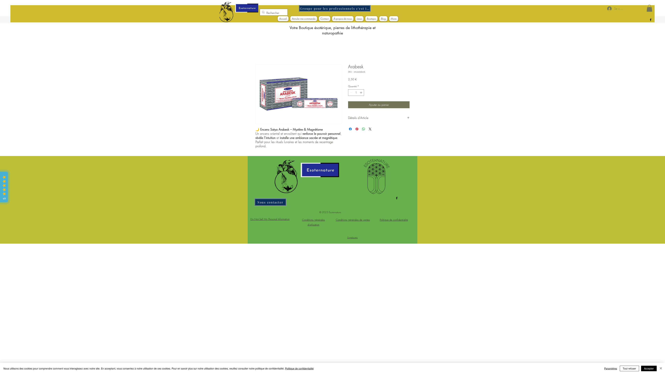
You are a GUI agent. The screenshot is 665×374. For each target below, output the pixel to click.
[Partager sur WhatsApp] (363, 129)
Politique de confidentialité (299, 368)
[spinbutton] (356, 93)
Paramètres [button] (610, 368)
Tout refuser (629, 368)
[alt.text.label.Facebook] (650, 19)
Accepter (649, 368)
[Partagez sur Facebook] (350, 129)
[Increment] (361, 93)
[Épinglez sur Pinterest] (357, 129)
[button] (649, 8)
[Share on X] (370, 129)
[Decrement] (351, 93)
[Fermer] (661, 368)
